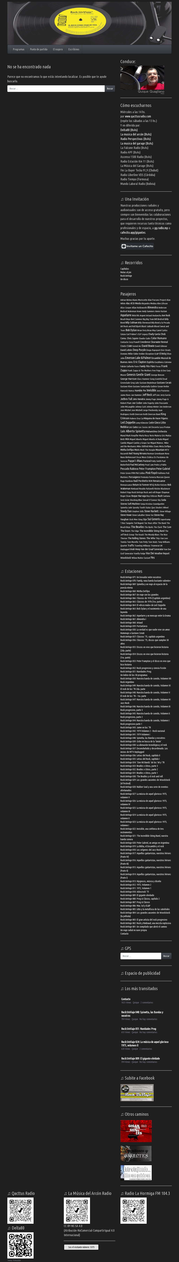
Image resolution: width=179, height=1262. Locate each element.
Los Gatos (133, 427)
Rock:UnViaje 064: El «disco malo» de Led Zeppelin (143, 605)
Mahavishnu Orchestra (156, 431)
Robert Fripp (125, 492)
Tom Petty (143, 542)
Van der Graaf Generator (152, 549)
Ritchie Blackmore (162, 488)
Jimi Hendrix (139, 399)
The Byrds (149, 527)
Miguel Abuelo (136, 439)
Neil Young (134, 453)
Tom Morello (132, 542)
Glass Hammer (143, 379)
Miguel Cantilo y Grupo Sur (138, 443)
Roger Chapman (162, 492)
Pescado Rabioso (129, 468)
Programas (18, 49)
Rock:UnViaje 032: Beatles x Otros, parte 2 (139, 769)
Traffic (131, 545)
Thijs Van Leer (162, 538)
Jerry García (165, 395)
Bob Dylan (131, 330)
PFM (133, 473)
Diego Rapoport (153, 350)
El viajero (58, 49)
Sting (140, 519)
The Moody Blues (151, 534)
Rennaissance (126, 485)
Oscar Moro (141, 457)
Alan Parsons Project (157, 300)
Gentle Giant (143, 374)
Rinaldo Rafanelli (146, 488)
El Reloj (162, 353)
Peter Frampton (147, 468)
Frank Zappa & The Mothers (140, 370)
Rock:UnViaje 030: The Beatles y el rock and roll (141, 776)
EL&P (157, 353)
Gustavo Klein (126, 386)
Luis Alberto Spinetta (132, 431)
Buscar (110, 88)
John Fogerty (148, 403)
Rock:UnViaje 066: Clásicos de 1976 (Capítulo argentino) (145, 598)
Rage (122, 481)
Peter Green (125, 473)
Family (142, 366)
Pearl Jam (149, 464)
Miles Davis (154, 446)
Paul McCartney (137, 464)
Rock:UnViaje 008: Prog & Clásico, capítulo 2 (140, 898)
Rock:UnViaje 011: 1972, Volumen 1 (135, 888)
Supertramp (165, 519)
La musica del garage (133, 143)
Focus (158, 366)
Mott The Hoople (147, 450)
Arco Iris (135, 315)
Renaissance (159, 480)
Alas (128, 303)
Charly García (154, 334)
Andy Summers (148, 311)
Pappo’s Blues (135, 460)
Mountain (160, 449)
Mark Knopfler (132, 435)
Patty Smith (156, 461)
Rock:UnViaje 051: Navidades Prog (135, 671)
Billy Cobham (131, 322)
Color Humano (159, 338)
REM (150, 481)
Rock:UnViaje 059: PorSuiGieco (133, 626)
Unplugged (125, 549)
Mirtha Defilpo (127, 449)
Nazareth (124, 453)
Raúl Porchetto (140, 480)
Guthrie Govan (157, 386)
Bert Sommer (136, 319)
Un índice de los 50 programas (134, 675)
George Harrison (128, 378)
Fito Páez (150, 366)
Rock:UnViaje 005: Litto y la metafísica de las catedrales (145, 909)
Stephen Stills (138, 511)
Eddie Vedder (139, 353)
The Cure (167, 526)
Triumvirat (155, 545)
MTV (167, 450)
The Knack (139, 534)
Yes (153, 557)
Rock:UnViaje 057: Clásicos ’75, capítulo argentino (142, 636)
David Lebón (126, 349)
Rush (160, 495)
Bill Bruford (159, 319)
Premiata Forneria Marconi (152, 477)
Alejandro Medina (149, 303)
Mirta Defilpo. (165, 446)
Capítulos (124, 268)
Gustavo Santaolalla (141, 386)
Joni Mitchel (125, 410)
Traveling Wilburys (142, 545)
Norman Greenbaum (155, 453)
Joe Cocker (137, 402)
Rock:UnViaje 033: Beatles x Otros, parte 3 (139, 766)
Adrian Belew (126, 300)
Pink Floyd (151, 472)
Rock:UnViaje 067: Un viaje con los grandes (139, 594)
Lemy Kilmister (142, 422)
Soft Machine (134, 503)
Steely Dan (126, 511)
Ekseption (149, 353)
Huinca (131, 390)
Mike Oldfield (142, 446)
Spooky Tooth (139, 507)
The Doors (125, 530)
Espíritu (150, 361)
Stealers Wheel (162, 507)
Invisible (151, 390)
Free (154, 370)
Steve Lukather (138, 515)
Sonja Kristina (146, 504)
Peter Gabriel (163, 468)
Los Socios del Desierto (149, 427)
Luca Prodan (165, 427)
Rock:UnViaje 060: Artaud (131, 622)
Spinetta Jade (126, 507)
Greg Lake (135, 382)
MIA (127, 439)
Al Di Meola (135, 303)
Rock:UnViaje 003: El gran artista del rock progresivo (143, 919)
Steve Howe (126, 514)
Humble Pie (140, 390)
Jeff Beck (147, 394)
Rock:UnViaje (126, 275)
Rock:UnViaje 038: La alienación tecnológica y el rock (143, 745)
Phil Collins (140, 473)
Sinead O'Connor (150, 500)
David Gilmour (161, 346)
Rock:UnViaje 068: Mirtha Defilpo (135, 591)
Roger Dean (125, 496)
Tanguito (129, 523)
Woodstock (125, 557)
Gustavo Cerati (164, 382)
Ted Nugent (139, 523)
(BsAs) (147, 138)
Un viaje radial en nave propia (133, 930)
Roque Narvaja (138, 495)
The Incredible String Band (151, 530)
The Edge (135, 531)
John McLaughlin (127, 406)
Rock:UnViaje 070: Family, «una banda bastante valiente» (145, 580)
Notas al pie (125, 272)
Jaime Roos (125, 395)
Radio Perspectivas (131, 138)
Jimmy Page (151, 399)
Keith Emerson (136, 414)
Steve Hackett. (151, 511)
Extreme (167, 362)
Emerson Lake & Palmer (138, 357)
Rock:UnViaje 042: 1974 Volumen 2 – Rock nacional (142, 731)
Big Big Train (148, 319)
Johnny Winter (152, 406)
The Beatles (137, 526)
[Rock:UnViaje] (89, 22)
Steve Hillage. (165, 511)
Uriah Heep (135, 549)
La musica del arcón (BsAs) (136, 134)
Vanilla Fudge (139, 553)
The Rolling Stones (137, 538)
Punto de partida (38, 49)
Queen (167, 477)
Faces (136, 366)
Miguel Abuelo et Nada (152, 439)
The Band (162, 523)
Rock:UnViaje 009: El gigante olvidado (137, 895)
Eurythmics (159, 362)
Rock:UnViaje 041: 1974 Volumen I (135, 734)
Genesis (131, 374)
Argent (143, 315)
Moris (137, 449)
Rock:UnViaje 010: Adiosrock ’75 (134, 891)
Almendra (152, 307)
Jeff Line (156, 395)
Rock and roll (149, 492)
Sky (159, 500)
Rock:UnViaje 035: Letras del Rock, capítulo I (140, 759)
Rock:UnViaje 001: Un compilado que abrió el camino (143, 926)
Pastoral (147, 460)
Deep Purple (139, 349)
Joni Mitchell (136, 410)
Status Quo (150, 507)
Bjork (138, 326)
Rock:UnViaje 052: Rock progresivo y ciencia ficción (143, 668)
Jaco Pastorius (163, 390)
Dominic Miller (126, 353)
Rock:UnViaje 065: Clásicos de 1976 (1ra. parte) (141, 601)
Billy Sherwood (144, 322)
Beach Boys (125, 319)
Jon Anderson (165, 406)
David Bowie (148, 345)
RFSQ (152, 485)
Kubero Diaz (135, 418)
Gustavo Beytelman (148, 382)
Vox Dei (150, 553)
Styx (145, 519)
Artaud (149, 315)
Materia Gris (160, 435)
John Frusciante (161, 403)
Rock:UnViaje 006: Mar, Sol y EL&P (135, 905)
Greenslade (125, 382)
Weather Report (162, 553)
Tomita (123, 542)
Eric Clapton (139, 361)
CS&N (129, 345)
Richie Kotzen (161, 485)
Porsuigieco (134, 476)
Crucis (123, 345)
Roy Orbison (151, 496)
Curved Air (136, 346)
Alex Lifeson (162, 303)
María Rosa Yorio (146, 435)
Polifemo (161, 473)
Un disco (124, 279)
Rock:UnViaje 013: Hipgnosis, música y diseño (140, 881)
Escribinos (73, 49)
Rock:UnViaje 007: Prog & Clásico (135, 902)
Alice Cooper (125, 307)
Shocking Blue (136, 500)
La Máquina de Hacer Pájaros (154, 418)
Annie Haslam (161, 311)
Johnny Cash (140, 406)
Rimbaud (134, 488)
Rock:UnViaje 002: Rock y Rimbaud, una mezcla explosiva (145, 923)
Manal (123, 435)
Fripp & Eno (161, 370)
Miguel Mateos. (157, 443)
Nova (167, 453)
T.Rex (122, 523)
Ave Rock (166, 315)
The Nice (163, 534)
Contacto (124, 342)
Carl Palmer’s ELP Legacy (137, 334)
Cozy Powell (134, 342)
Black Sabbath (147, 326)
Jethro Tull (126, 399)
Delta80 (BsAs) (129, 130)
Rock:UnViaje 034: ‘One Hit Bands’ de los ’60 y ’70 (142, 762)
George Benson (157, 375)
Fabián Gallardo (127, 366)
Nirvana (143, 453)
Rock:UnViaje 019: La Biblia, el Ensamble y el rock (142, 846)
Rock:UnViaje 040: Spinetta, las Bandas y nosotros (142, 738)
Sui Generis (154, 519)
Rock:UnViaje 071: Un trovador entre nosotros (140, 577)
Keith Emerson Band (151, 414)
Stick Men (133, 519)
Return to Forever (141, 484)
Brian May (151, 330)
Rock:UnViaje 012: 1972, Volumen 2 (135, 884)
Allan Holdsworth (139, 307)
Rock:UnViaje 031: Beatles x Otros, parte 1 (139, 772)
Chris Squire (132, 338)
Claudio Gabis (145, 338)
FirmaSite (17, 1260)
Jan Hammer (136, 395)
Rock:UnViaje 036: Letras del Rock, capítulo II (140, 755)
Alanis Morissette (139, 300)
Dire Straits (166, 350)
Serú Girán (124, 500)
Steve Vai (149, 515)
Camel (159, 330)
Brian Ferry (142, 330)
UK (161, 545)
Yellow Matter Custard (140, 558)
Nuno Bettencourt (128, 457)
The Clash (158, 527)
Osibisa (150, 457)
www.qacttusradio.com (138, 116)
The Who (150, 538)
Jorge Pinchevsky (150, 410)
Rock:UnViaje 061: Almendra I (133, 619)
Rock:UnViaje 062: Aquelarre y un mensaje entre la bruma (145, 615)
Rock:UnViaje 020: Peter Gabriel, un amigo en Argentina (144, 842)
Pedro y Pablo (160, 464)
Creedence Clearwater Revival (154, 341)
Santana (166, 496)
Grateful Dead (161, 379)
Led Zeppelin (127, 422)
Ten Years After (150, 523)
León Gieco (154, 422)
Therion (123, 538)
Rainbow (129, 481)
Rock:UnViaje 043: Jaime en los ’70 (135, 727)
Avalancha (156, 315)
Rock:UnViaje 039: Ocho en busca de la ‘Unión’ (140, 741)
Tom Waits (152, 542)
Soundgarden (158, 504)
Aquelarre (125, 315)
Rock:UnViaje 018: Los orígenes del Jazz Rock (140, 849)
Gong (152, 379)
